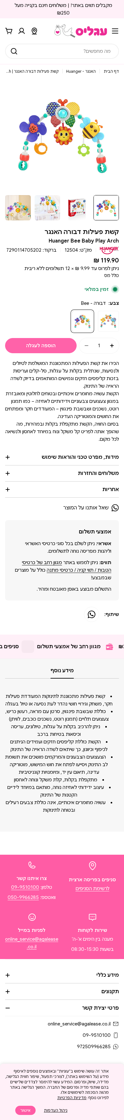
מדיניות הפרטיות (71, 1097)
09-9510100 (25, 887)
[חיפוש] (14, 51)
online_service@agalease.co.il (79, 1024)
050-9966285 (23, 897)
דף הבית (111, 71)
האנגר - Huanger (81, 71)
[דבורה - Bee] (82, 321)
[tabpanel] (62, 753)
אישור (25, 1110)
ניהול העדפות (55, 1110)
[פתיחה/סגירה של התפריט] (115, 31)
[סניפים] (34, 31)
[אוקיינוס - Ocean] (108, 321)
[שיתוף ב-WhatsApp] (91, 614)
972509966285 (94, 1046)
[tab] (62, 673)
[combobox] (62, 51)
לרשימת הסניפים (92, 888)
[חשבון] (21, 31)
